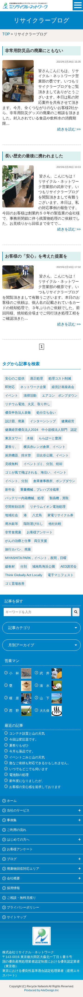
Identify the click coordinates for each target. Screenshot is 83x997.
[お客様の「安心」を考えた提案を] (18, 277)
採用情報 (13, 888)
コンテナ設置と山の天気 (27, 733)
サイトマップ (16, 917)
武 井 (45, 673)
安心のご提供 (14, 378)
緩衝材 (10, 566)
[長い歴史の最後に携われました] (18, 186)
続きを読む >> (69, 129)
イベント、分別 (16, 481)
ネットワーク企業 (33, 387)
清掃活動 (30, 395)
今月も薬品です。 (22, 751)
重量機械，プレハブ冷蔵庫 (39, 489)
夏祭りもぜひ (19, 745)
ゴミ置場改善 (14, 583)
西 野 (14, 710)
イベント (11, 395)
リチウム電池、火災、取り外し (27, 404)
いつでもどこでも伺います (28, 769)
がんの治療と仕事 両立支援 (26, 541)
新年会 (10, 489)
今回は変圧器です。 (23, 739)
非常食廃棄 (13, 532)
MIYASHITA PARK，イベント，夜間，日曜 (35, 558)
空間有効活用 (14, 506)
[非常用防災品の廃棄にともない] (18, 81)
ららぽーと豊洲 (50, 438)
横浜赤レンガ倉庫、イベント (44, 447)
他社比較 (54, 524)
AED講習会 (68, 566)
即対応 (10, 387)
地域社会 (11, 515)
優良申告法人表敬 (18, 412)
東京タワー (13, 438)
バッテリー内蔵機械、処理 (24, 498)
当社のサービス (18, 810)
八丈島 (37, 515)
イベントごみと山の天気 (27, 757)
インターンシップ (43, 421)
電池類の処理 (19, 775)
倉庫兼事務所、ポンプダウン (54, 481)
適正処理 (36, 378)
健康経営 (67, 421)
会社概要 (13, 878)
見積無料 (11, 464)
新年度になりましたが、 (27, 781)
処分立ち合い (46, 412)
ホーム (12, 800)
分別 (23, 566)
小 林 (14, 673)
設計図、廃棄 (14, 421)
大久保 (45, 710)
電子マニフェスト (61, 575)
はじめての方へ (18, 839)
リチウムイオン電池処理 (47, 506)
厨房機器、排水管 (18, 455)
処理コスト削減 (59, 378)
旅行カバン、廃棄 (18, 549)
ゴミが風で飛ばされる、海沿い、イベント (35, 472)
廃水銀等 (11, 524)
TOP (6, 34)
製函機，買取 (59, 498)
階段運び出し (33, 524)
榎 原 (14, 698)
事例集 (12, 820)
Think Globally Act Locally (23, 575)
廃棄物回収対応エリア (23, 868)
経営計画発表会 (63, 387)
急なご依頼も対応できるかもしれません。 (40, 763)
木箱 (30, 438)
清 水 (45, 685)
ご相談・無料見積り (21, 898)
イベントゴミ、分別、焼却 (43, 464)
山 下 (45, 698)
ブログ (12, 859)
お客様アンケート (40, 532)
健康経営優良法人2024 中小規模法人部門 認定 (41, 430)
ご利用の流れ (16, 830)
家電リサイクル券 (60, 515)
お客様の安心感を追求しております (35, 787)
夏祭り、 (11, 447)
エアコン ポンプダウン (59, 395)
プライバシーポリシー (23, 907)
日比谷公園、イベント (52, 455)
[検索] (76, 612)
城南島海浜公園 (43, 566)
